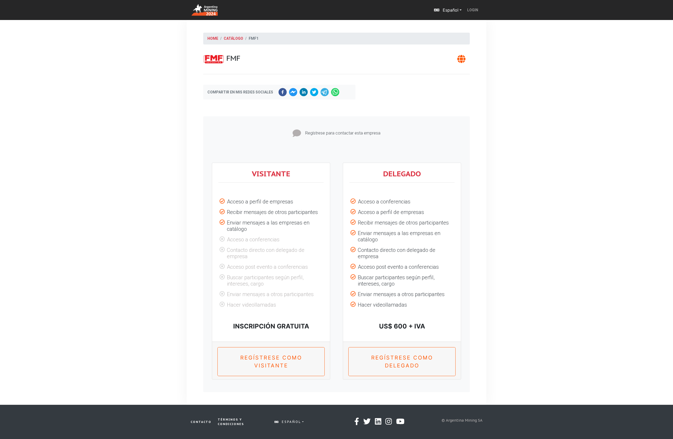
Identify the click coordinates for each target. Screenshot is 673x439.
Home (212, 38)
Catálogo (233, 38)
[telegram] (324, 92)
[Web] (461, 60)
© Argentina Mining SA (462, 420)
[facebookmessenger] (293, 92)
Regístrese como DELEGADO (402, 362)
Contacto (201, 422)
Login (472, 10)
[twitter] (314, 92)
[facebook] (282, 92)
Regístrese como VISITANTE (271, 362)
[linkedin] (303, 92)
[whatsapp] (335, 92)
